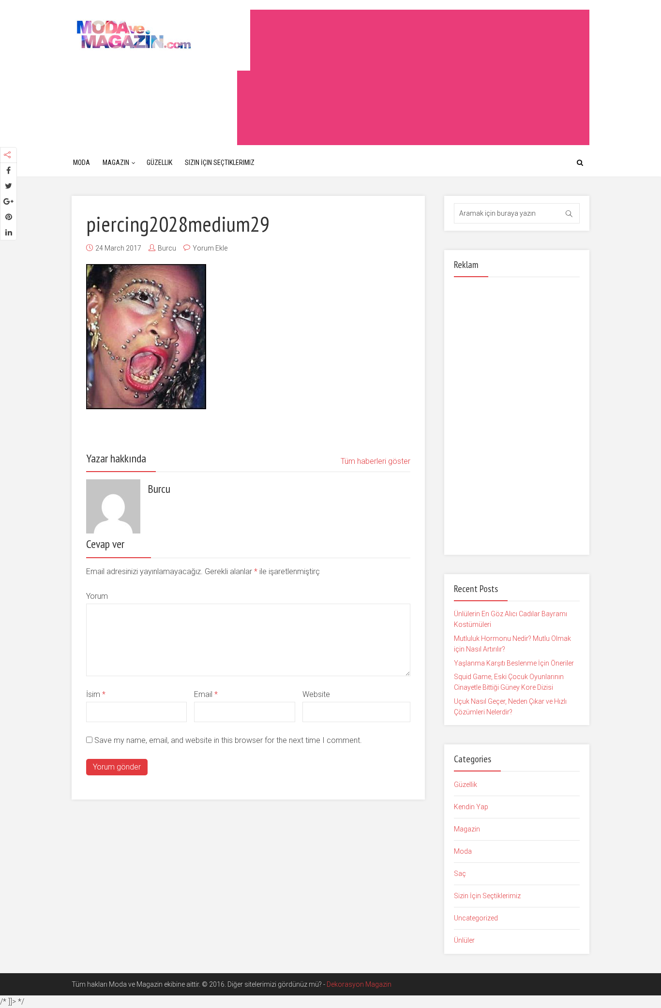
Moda (81, 162)
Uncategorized (476, 918)
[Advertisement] (413, 77)
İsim (95, 694)
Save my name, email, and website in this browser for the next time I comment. (228, 740)
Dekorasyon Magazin (359, 984)
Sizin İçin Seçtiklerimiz (220, 162)
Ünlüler (464, 940)
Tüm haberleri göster (375, 461)
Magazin (116, 162)
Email (206, 694)
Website (316, 694)
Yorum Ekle (210, 248)
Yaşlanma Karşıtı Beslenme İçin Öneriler (514, 663)
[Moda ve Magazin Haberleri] (161, 34)
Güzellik (159, 162)
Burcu (167, 248)
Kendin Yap (471, 807)
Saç (460, 873)
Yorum (97, 596)
